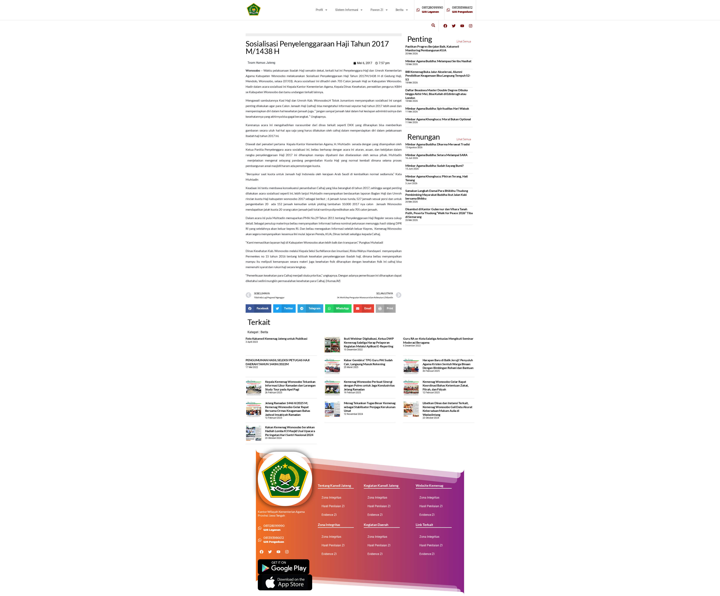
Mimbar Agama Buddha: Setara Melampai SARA (436, 155)
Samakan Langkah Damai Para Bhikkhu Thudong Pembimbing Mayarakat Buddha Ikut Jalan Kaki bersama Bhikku (436, 194)
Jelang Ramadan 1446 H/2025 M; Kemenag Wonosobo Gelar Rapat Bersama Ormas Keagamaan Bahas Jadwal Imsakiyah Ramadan (287, 408)
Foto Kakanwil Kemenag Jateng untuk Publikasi (276, 338)
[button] (433, 25)
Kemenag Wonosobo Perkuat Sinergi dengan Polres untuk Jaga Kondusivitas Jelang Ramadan (369, 385)
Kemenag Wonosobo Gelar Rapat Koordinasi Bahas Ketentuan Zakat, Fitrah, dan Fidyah (446, 385)
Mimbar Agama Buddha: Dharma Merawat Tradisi (437, 144)
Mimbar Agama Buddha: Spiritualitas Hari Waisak (437, 108)
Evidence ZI (329, 515)
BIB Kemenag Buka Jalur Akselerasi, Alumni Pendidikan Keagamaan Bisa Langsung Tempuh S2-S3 (438, 75)
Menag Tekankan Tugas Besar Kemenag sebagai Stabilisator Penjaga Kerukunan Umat (370, 406)
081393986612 (462, 7)
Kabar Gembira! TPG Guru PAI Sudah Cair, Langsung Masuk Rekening (368, 362)
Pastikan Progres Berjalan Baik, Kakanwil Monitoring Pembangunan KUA (432, 48)
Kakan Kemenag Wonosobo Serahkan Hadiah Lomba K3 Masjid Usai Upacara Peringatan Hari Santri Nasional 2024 (290, 431)
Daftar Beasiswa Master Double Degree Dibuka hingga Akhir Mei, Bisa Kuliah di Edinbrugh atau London (436, 93)
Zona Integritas (331, 497)
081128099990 (432, 7)
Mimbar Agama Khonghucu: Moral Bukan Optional (438, 119)
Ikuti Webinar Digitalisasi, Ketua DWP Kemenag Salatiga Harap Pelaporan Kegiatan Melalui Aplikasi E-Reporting (369, 342)
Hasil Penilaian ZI (333, 506)
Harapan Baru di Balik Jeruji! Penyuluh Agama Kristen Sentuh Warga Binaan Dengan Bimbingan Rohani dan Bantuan (448, 363)
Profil (319, 10)
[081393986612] (448, 10)
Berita (400, 10)
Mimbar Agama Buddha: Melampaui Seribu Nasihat (438, 61)
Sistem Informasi (346, 10)
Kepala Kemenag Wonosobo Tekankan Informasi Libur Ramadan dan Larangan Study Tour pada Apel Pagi (290, 385)
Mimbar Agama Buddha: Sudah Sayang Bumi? (434, 165)
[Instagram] (470, 26)
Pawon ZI (376, 10)
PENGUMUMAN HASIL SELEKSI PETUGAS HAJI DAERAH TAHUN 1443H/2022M (278, 362)
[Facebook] (445, 26)
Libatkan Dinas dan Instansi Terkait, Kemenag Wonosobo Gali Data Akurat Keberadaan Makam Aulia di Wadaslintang (447, 408)
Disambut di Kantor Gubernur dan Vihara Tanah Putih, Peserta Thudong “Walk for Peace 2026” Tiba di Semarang (439, 212)
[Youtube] (462, 26)
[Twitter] (454, 26)
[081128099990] (418, 10)
